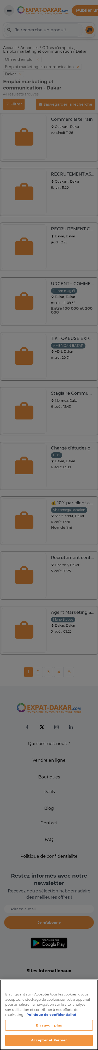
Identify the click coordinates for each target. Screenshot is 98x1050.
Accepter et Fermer (49, 1040)
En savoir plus (49, 1025)
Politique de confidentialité (51, 1014)
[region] (49, 1014)
